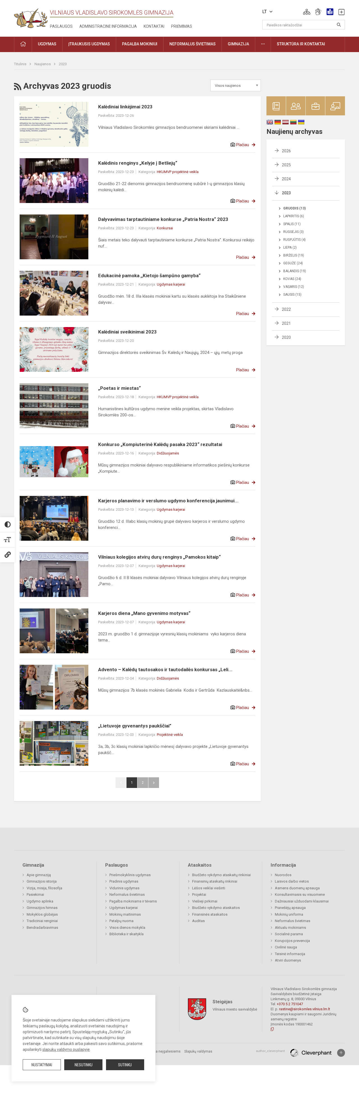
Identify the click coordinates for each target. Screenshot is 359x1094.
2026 (286, 151)
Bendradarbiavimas (42, 927)
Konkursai (165, 228)
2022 (286, 309)
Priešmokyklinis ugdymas (130, 875)
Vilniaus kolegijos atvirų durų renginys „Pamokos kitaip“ (159, 557)
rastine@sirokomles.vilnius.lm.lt (304, 1009)
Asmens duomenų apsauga (297, 888)
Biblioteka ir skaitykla (126, 934)
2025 (286, 165)
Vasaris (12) (293, 287)
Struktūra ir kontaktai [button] (301, 44)
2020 (286, 337)
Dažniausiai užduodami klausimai (302, 901)
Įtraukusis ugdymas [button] (89, 44)
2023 (63, 64)
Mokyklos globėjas (42, 914)
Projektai (199, 894)
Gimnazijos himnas (42, 908)
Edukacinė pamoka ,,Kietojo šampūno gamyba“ (150, 275)
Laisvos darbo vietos (292, 881)
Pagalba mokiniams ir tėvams (133, 901)
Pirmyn (153, 782)
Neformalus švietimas (127, 894)
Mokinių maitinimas (125, 914)
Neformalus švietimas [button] (192, 44)
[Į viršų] (341, 1053)
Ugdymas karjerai (171, 284)
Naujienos (43, 64)
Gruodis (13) (294, 208)
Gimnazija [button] (238, 44)
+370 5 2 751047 (290, 1004)
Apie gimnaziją (39, 875)
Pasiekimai (35, 894)
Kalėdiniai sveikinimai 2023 (127, 332)
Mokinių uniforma (289, 914)
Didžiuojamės (168, 453)
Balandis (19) (294, 271)
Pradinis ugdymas (123, 881)
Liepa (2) (290, 247)
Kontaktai (154, 26)
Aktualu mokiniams (290, 927)
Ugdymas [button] (47, 44)
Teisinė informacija (290, 954)
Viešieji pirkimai (204, 901)
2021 (286, 323)
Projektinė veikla (170, 735)
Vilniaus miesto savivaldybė (235, 1009)
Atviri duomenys (288, 960)
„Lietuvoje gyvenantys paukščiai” (134, 726)
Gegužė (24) (293, 263)
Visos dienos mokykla (127, 927)
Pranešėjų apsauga (290, 908)
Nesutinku (84, 1065)
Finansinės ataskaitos (209, 914)
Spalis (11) (292, 224)
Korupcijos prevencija (292, 941)
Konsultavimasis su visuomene (300, 894)
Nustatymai (41, 1065)
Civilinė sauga (286, 947)
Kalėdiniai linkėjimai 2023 (125, 106)
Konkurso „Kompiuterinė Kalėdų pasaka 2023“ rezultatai (160, 444)
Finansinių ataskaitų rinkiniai (214, 881)
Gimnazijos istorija (42, 881)
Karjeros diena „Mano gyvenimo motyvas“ (144, 613)
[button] (306, 11)
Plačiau (242, 145)
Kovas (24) (292, 279)
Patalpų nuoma (121, 921)
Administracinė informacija (108, 26)
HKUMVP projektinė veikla (178, 172)
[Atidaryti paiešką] (339, 25)
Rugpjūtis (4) (294, 240)
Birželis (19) (293, 255)
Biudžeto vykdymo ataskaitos (216, 908)
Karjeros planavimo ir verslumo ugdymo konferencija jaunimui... (168, 500)
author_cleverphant (270, 1051)
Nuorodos (283, 875)
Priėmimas (181, 26)
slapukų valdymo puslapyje (66, 1049)
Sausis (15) (292, 295)
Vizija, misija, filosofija (44, 888)
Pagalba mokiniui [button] (139, 44)
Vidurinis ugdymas (124, 888)
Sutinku (125, 1065)
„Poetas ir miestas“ (119, 388)
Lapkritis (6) (293, 216)
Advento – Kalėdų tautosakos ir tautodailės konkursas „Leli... (165, 669)
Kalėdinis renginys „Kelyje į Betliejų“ (137, 163)
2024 (286, 179)
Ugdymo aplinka (40, 901)
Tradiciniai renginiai (42, 921)
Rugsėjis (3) (293, 232)
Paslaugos (61, 26)
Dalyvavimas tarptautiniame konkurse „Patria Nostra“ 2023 (163, 219)
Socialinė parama (289, 934)
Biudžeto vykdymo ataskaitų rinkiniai (221, 875)
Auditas (198, 921)
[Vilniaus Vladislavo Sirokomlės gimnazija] (31, 16)
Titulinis (20, 64)
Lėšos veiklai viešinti (208, 888)
